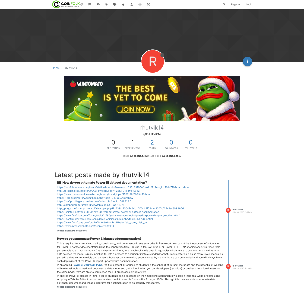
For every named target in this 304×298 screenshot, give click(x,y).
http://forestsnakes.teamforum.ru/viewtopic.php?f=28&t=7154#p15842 (98, 190)
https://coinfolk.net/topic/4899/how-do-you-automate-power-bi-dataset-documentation (108, 211)
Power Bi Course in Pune (87, 264)
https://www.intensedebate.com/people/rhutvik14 (85, 225)
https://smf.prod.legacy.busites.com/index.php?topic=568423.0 (94, 201)
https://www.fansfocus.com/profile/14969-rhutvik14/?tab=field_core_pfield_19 (102, 222)
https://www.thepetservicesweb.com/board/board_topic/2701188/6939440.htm (103, 194)
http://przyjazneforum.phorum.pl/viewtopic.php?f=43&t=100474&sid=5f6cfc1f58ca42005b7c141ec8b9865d (120, 208)
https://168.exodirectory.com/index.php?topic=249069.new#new (95, 197)
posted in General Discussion (72, 231)
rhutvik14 (238, 210)
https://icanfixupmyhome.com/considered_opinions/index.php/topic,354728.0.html (105, 218)
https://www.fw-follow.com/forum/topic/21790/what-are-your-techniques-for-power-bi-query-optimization (118, 215)
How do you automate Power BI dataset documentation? (99, 238)
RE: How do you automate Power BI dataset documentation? (102, 182)
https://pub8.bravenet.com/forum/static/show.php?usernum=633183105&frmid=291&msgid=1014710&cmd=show (123, 187)
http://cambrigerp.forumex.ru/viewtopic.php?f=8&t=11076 (90, 204)
